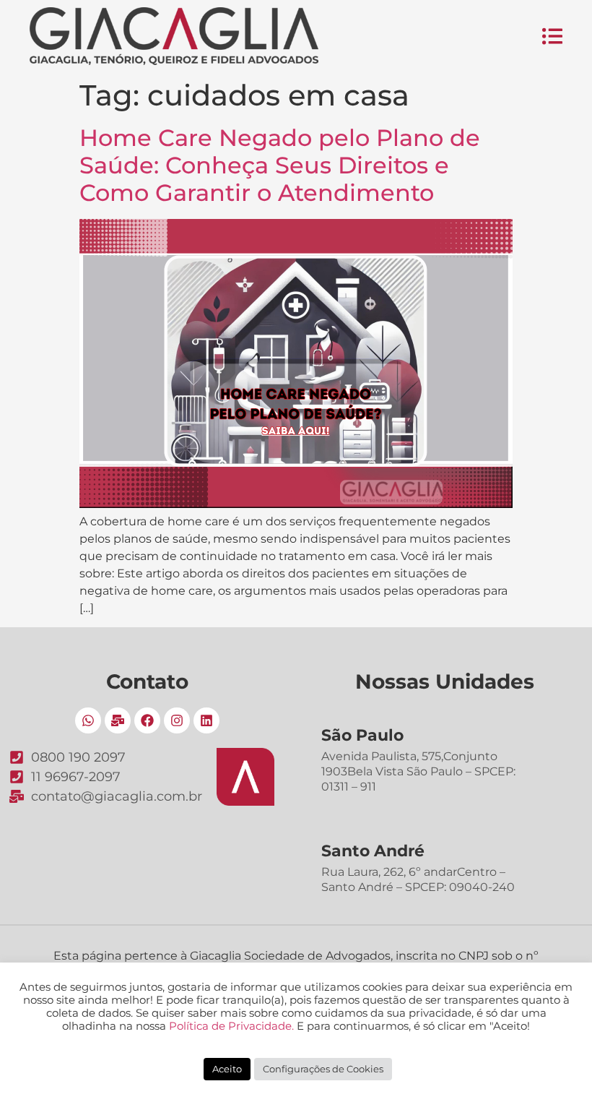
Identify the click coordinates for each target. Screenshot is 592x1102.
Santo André (373, 851)
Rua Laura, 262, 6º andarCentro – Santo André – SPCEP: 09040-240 (418, 879)
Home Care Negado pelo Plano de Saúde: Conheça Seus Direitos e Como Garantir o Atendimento (279, 165)
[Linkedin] (206, 720)
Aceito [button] (227, 1069)
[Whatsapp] (88, 720)
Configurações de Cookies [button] (323, 1069)
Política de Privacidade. (231, 1026)
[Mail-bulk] (118, 720)
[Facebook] (147, 720)
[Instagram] (177, 720)
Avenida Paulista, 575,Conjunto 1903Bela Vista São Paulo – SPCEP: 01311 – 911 (418, 771)
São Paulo (362, 735)
